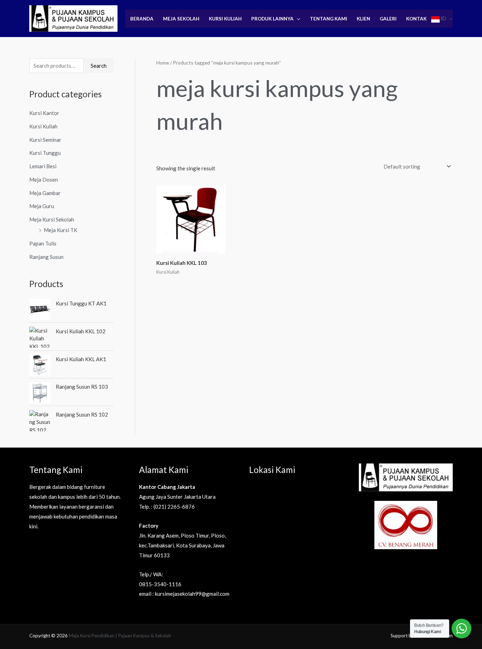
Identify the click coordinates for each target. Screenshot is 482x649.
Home (162, 63)
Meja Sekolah (181, 19)
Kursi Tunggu (45, 153)
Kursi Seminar (45, 140)
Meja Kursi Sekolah (51, 219)
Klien (363, 19)
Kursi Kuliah (225, 19)
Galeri (388, 19)
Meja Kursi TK (60, 230)
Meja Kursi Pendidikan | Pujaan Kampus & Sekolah (120, 635)
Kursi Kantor (44, 113)
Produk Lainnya (272, 19)
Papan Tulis (42, 243)
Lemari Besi (42, 166)
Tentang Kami (328, 19)
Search (99, 65)
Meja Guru (41, 206)
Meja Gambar (45, 193)
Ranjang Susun (46, 257)
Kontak (416, 19)
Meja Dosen (43, 179)
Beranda (141, 19)
